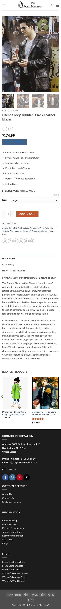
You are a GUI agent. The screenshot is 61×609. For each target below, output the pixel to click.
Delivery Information (13, 535)
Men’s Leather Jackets (13, 561)
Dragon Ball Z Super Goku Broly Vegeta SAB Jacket (14, 413)
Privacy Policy (9, 524)
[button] (4, 5)
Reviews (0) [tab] (8, 264)
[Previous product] (10, 129)
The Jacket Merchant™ (39, 605)
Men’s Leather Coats (12, 565)
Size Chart (17, 142)
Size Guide (7, 539)
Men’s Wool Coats (11, 569)
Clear (56, 195)
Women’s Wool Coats (13, 580)
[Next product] (5, 129)
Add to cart (27, 213)
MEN (14, 228)
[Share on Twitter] (15, 240)
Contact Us (8, 498)
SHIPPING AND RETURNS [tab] (14, 271)
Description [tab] (8, 258)
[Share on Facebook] (10, 240)
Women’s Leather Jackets (15, 573)
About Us (7, 494)
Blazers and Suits (37, 228)
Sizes (4, 200)
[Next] (54, 54)
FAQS (5, 543)
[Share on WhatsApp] (5, 240)
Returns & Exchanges (13, 528)
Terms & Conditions (12, 531)
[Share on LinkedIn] (31, 240)
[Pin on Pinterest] (26, 240)
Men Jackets (43, 231)
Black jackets (10, 110)
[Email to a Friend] (21, 240)
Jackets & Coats (30, 231)
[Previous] (7, 54)
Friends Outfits (16, 231)
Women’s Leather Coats (14, 577)
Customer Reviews (11, 501)
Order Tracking (9, 520)
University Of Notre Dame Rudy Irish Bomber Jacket (44, 413)
